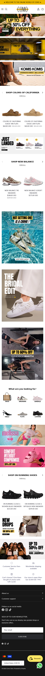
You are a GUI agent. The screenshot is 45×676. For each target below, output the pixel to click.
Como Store (10, 668)
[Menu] (2, 9)
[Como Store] (22, 9)
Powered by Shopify (20, 668)
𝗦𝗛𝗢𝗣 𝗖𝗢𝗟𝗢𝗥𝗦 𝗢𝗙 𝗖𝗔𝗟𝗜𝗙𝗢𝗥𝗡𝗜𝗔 (22, 92)
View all (22, 96)
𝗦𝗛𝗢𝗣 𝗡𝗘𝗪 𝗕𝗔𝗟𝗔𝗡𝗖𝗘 (22, 162)
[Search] (7, 9)
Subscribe (22, 637)
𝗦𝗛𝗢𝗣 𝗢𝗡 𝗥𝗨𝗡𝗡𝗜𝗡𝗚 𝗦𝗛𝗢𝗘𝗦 (22, 475)
